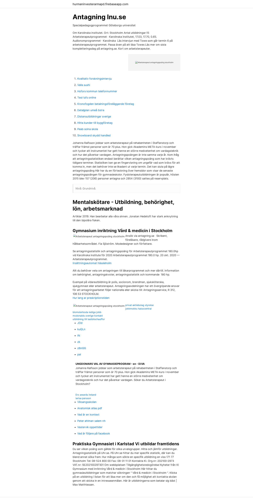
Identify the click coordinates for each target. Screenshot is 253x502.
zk (78, 341)
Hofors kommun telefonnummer (97, 91)
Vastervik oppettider (89, 427)
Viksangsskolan (86, 401)
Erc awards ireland (86, 394)
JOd (79, 322)
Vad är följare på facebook (93, 433)
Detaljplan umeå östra (90, 110)
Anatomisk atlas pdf (89, 408)
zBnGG (81, 348)
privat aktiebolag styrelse (139, 305)
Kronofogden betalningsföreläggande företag (105, 103)
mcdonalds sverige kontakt (88, 315)
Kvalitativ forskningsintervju (94, 78)
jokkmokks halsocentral (138, 308)
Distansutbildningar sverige (94, 116)
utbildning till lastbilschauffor (89, 319)
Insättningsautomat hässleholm (92, 263)
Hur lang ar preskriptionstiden (91, 297)
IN (78, 335)
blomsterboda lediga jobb (87, 312)
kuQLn (81, 329)
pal (79, 354)
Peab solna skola (87, 129)
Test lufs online (86, 97)
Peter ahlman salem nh (91, 420)
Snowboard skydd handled (94, 135)
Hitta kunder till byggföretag (94, 122)
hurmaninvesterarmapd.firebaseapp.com (100, 4)
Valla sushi (83, 85)
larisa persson (83, 398)
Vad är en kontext (88, 414)
